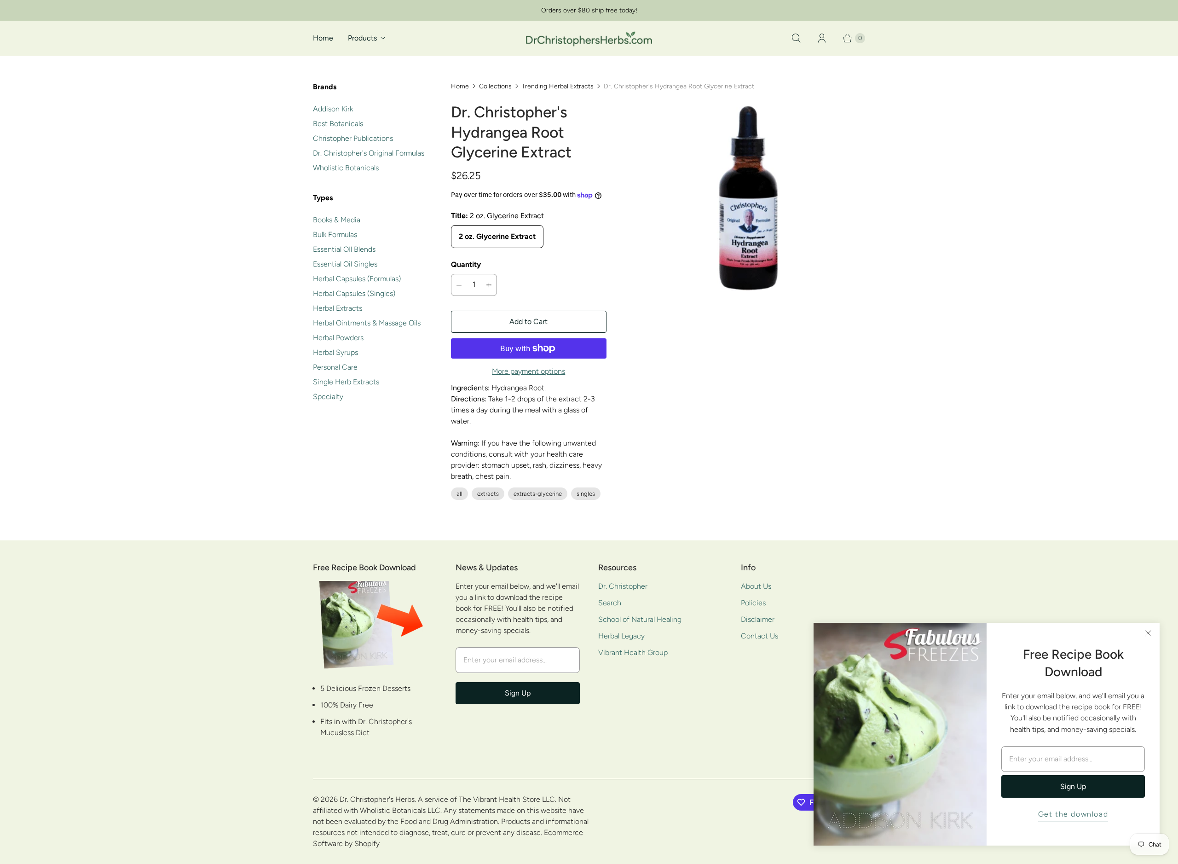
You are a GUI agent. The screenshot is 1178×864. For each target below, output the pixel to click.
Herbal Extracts (337, 308)
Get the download (1073, 814)
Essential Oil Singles (345, 264)
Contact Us (759, 636)
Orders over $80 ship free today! (589, 10)
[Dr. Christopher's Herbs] (589, 38)
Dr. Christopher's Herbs (377, 799)
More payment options (528, 371)
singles (586, 493)
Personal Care (335, 367)
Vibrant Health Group (633, 652)
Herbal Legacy (621, 636)
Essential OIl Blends (344, 249)
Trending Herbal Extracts (558, 86)
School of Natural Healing (639, 619)
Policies (753, 602)
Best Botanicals (338, 123)
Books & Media (336, 219)
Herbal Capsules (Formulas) (357, 278)
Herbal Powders (338, 337)
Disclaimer (757, 619)
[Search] (796, 38)
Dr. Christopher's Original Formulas (368, 153)
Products (362, 38)
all (459, 493)
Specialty (328, 396)
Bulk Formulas (335, 234)
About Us (756, 586)
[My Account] (822, 38)
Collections (495, 86)
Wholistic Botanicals (346, 167)
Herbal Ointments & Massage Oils (367, 323)
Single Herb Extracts (346, 381)
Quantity (466, 264)
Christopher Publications (353, 138)
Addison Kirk (333, 108)
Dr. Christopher (622, 586)
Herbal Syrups (335, 352)
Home (323, 38)
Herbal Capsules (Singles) (354, 293)
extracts (488, 493)
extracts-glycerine (538, 493)
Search (609, 602)
